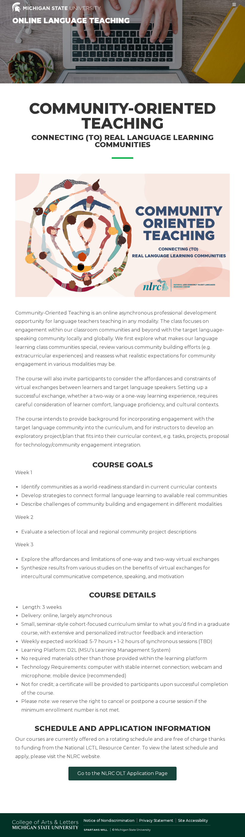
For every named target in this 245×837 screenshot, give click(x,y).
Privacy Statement (156, 820)
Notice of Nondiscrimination (109, 820)
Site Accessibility (193, 820)
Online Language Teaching (71, 20)
